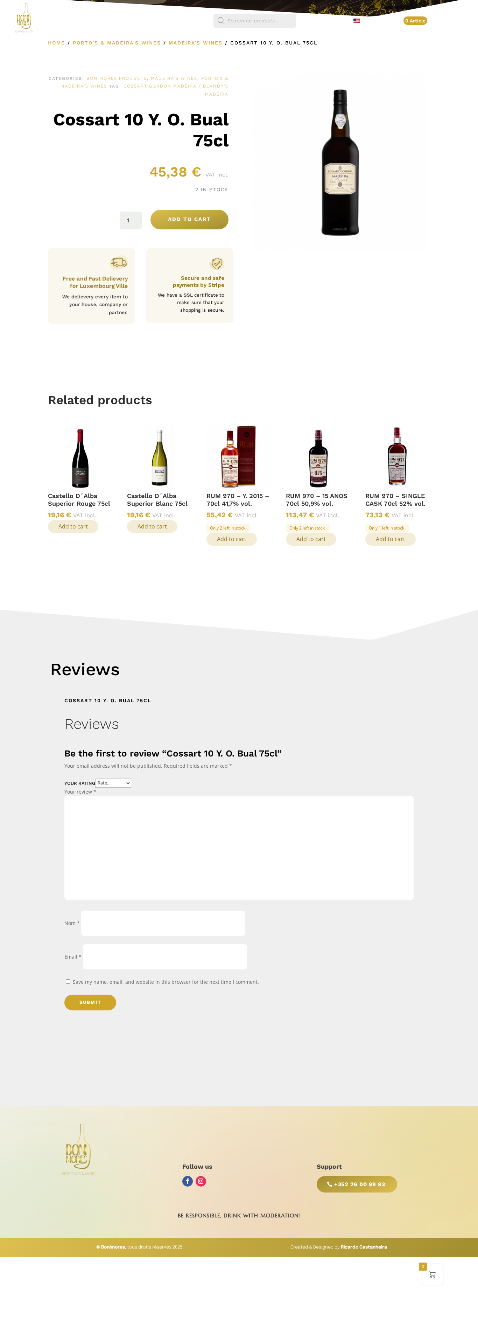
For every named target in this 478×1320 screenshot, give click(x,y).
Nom (72, 923)
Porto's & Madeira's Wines (117, 43)
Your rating (79, 783)
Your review (80, 791)
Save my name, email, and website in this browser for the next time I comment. (166, 982)
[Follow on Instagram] (201, 1181)
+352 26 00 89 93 (359, 1184)
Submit (90, 1002)
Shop (198, 20)
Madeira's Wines (196, 43)
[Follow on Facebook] (187, 1181)
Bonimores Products (116, 78)
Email (73, 956)
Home (56, 43)
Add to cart (189, 219)
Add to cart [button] (73, 526)
